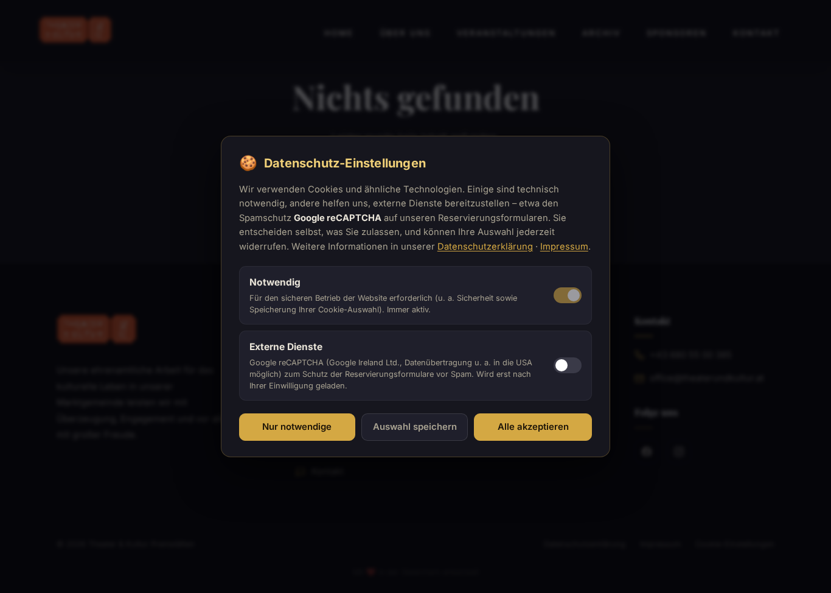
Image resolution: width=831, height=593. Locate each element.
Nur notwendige (297, 426)
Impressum (564, 246)
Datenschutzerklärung (485, 246)
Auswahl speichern (415, 426)
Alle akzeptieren (533, 426)
